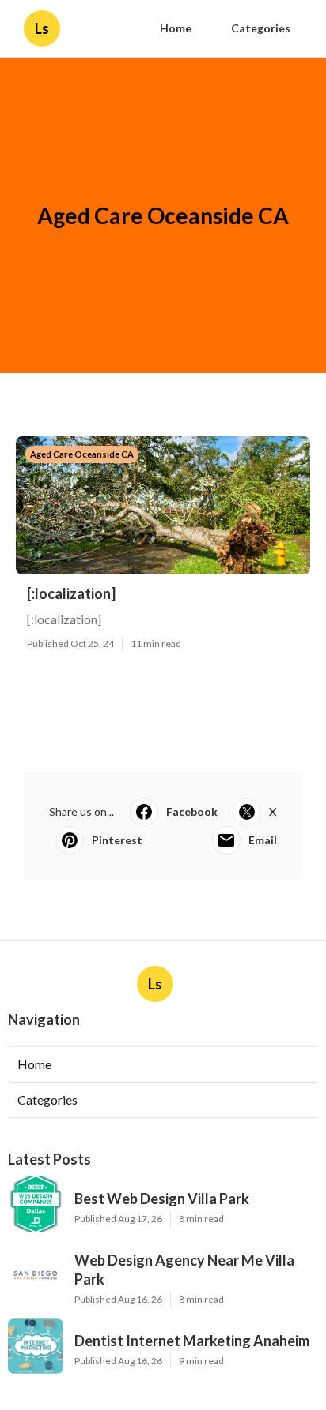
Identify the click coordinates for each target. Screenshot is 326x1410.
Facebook (192, 811)
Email (262, 840)
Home (175, 28)
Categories (260, 28)
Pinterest (117, 840)
